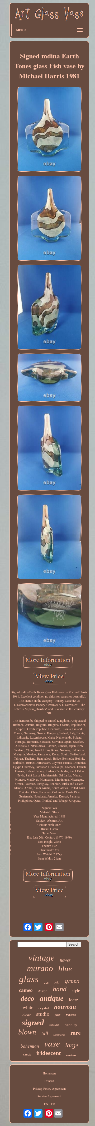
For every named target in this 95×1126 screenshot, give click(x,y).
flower (65, 960)
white (28, 1007)
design (43, 991)
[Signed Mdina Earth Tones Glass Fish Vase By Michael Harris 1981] (49, 129)
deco (27, 998)
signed (33, 1022)
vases (71, 1014)
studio (42, 1014)
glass (29, 979)
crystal (44, 1008)
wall (46, 983)
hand (59, 989)
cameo (26, 990)
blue (65, 968)
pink (57, 1015)
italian (54, 1025)
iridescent (48, 1053)
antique (52, 998)
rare (75, 1033)
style (76, 990)
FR (53, 1104)
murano (40, 968)
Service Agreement (49, 1096)
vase (52, 1043)
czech (27, 1054)
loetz (73, 999)
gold (56, 982)
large (71, 1045)
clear (26, 1015)
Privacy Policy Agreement (49, 1088)
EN (46, 1104)
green (72, 980)
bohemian (30, 1046)
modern (71, 1055)
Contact (49, 1081)
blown (27, 1032)
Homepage (49, 1073)
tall (44, 1033)
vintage (41, 957)
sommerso (59, 1034)
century (71, 1025)
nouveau (65, 1006)
